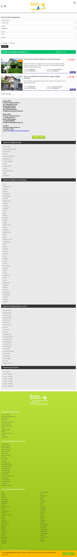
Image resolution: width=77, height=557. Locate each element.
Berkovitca (6, 229)
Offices (5, 163)
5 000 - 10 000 (7, 374)
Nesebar (6, 268)
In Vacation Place (8, 339)
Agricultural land (7, 158)
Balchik (5, 227)
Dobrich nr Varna (8, 239)
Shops (5, 173)
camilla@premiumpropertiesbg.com (18, 131)
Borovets (6, 217)
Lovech (5, 263)
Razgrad (6, 203)
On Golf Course (7, 324)
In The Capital (7, 358)
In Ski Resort (7, 353)
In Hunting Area (7, 346)
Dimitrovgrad (7, 241)
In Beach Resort (8, 310)
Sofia (5, 277)
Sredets (5, 191)
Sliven (5, 280)
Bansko (5, 220)
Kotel (5, 256)
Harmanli (6, 297)
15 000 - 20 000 (8, 379)
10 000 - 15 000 (8, 376)
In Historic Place (8, 344)
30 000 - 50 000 (8, 383)
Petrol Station (7, 151)
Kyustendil (6, 208)
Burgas (5, 222)
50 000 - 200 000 (8, 386)
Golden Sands (5, 522)
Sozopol (6, 198)
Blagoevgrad (5, 501)
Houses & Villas (7, 166)
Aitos (5, 213)
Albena (5, 215)
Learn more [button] (5, 554)
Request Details (38, 137)
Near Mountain (7, 312)
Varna (5, 234)
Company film (34, 402)
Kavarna (6, 258)
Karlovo (5, 261)
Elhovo (5, 246)
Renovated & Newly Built (10, 149)
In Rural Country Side (9, 351)
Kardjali (5, 251)
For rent (12, 43)
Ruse (5, 184)
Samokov (6, 205)
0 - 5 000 (6, 371)
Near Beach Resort (8, 337)
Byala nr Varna (7, 225)
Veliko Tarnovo (7, 232)
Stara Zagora (7, 292)
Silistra (42, 513)
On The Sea (6, 329)
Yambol (5, 302)
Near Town (6, 322)
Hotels (5, 168)
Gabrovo (4, 520)
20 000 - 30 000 (8, 381)
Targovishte (6, 193)
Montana (4, 541)
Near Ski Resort (7, 315)
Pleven (5, 210)
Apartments (6, 175)
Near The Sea (7, 320)
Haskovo (6, 299)
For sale (5, 43)
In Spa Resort (7, 356)
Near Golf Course (8, 363)
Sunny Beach (7, 282)
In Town (6, 361)
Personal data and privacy (40, 401)
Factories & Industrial (9, 156)
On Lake (6, 332)
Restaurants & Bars (8, 170)
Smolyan (42, 516)
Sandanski (6, 285)
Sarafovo (6, 189)
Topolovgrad (7, 294)
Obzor (5, 270)
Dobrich (4, 513)
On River (6, 327)
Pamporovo (6, 275)
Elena (5, 244)
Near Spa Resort (8, 317)
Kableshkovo (7, 186)
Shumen (6, 287)
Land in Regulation (8, 161)
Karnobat (6, 249)
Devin (5, 237)
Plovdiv (5, 273)
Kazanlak (6, 253)
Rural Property (7, 146)
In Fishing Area (7, 341)
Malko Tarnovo (7, 201)
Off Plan (6, 154)
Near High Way (7, 334)
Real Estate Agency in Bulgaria (39, 404)
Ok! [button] (68, 553)
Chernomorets (7, 196)
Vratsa (42, 539)
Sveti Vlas (6, 290)
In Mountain (7, 349)
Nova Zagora (7, 265)
